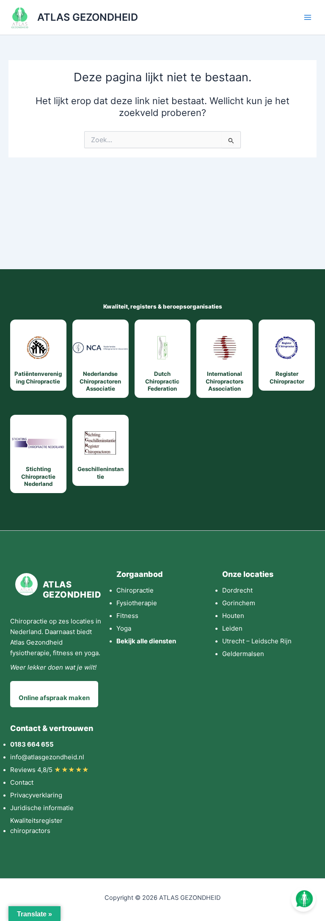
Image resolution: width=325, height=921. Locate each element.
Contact (21, 782)
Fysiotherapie (136, 603)
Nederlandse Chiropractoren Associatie (100, 381)
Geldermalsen (243, 654)
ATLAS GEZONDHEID (87, 17)
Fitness (127, 616)
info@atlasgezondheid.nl (47, 757)
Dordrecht (237, 590)
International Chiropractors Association (224, 381)
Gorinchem (238, 603)
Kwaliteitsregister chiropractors (36, 825)
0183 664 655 (32, 744)
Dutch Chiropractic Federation (162, 381)
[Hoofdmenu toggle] (308, 17)
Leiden (232, 628)
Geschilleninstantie (100, 473)
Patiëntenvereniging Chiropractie (38, 377)
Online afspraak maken (54, 698)
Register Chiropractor (287, 377)
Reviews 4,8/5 (49, 770)
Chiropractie (135, 590)
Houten (233, 616)
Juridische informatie (42, 808)
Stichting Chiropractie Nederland (38, 476)
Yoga (123, 628)
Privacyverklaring (36, 795)
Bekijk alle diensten (146, 641)
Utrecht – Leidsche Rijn (257, 641)
